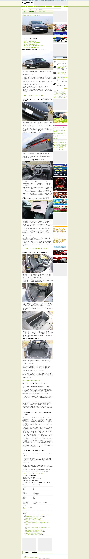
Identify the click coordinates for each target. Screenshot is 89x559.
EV (24, 15)
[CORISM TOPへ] (27, 3)
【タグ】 (23, 14)
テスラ (30, 15)
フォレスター (61, 232)
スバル (55, 92)
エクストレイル (63, 240)
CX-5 (65, 239)
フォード (64, 94)
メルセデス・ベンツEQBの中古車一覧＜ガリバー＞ (35, 248)
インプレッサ (59, 241)
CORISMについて (25, 557)
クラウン (63, 241)
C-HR (63, 239)
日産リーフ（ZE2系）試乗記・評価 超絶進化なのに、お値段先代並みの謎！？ (59, 149)
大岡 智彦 (23, 508)
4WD (59, 231)
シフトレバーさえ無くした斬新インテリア (30, 41)
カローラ (57, 238)
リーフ (57, 242)
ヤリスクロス (60, 228)
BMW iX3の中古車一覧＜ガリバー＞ (31, 380)
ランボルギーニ (59, 97)
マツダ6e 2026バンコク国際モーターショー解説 (31, 517)
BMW (62, 93)
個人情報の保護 (35, 557)
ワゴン (58, 230)
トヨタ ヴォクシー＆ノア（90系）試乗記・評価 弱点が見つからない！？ (59, 138)
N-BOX (59, 238)
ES (61, 242)
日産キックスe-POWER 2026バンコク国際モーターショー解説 (33, 530)
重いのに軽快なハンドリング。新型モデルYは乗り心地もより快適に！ (33, 45)
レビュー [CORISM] (29, 9)
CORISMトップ (24, 9)
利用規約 (28, 557)
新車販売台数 (62, 231)
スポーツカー (55, 230)
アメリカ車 (28, 15)
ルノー (58, 96)
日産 (61, 91)
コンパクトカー (61, 229)
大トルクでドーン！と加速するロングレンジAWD (31, 44)
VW (63, 93)
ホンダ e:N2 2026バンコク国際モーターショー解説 (32, 519)
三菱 (64, 91)
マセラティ (62, 97)
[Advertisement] (51, 3)
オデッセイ (54, 232)
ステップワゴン (58, 240)
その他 (33, 9)
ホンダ (63, 91)
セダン (65, 229)
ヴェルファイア (59, 239)
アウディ (65, 93)
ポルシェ (55, 94)
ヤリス (54, 238)
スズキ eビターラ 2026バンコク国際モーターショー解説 (33, 518)
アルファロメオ (61, 96)
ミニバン (54, 229)
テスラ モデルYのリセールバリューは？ (32, 95)
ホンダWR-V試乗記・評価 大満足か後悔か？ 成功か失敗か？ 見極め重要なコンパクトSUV (60, 133)
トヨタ (56, 91)
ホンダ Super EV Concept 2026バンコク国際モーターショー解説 (34, 516)
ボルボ (65, 97)
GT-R (65, 231)
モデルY (33, 15)
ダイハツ (60, 92)
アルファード (55, 239)
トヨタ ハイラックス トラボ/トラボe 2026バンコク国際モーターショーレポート (36, 520)
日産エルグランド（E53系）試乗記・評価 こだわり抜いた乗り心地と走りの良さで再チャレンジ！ (60, 128)
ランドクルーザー (55, 228)
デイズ (65, 232)
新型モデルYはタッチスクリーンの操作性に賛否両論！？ (32, 42)
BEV (23, 15)
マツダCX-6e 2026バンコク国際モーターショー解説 (32, 532)
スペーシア (62, 238)
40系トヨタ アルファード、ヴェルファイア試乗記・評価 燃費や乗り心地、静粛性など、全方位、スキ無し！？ (59, 136)
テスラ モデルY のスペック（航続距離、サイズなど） (31, 47)
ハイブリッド (61, 230)
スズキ (57, 92)
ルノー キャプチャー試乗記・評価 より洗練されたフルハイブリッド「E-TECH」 (59, 147)
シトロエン (55, 96)
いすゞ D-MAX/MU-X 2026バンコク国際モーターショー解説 (33, 534)
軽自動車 (57, 229)
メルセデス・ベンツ (58, 93)
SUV (25, 15)
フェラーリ (55, 97)
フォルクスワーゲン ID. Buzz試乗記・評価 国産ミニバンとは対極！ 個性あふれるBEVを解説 (60, 145)
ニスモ (59, 242)
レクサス (59, 91)
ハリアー (58, 232)
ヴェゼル (54, 240)
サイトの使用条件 (31, 557)
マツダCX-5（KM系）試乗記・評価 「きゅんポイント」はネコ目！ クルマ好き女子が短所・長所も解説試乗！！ (60, 131)
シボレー (61, 94)
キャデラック (58, 94)
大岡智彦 (35, 15)
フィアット (65, 96)
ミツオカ (62, 92)
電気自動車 (38, 15)
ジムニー (54, 242)
